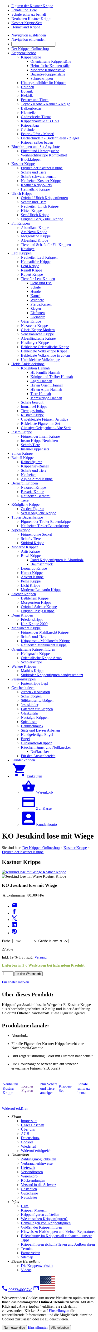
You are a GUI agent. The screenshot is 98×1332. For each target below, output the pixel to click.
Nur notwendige (14, 1327)
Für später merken (15, 982)
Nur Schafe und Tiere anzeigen (48, 1088)
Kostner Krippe (75, 848)
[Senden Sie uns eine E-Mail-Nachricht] (36, 1290)
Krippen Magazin (34, 1210)
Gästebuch (29, 1189)
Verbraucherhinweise (37, 1163)
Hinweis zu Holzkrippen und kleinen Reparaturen (58, 1232)
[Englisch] (47, 1290)
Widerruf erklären (15, 1108)
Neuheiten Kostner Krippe (10, 1088)
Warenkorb (29, 1176)
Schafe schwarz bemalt (84, 1088)
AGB (25, 1134)
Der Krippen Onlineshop (41, 848)
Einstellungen (59, 1311)
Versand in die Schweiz (38, 1185)
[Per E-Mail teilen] (14, 906)
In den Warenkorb (28, 974)
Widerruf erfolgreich (36, 1151)
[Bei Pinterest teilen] (14, 933)
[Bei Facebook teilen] (14, 913)
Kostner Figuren (27, 1088)
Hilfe (25, 1206)
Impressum (29, 1121)
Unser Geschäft (32, 1125)
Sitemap (27, 1257)
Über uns (28, 1129)
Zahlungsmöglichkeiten (38, 1159)
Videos (26, 1270)
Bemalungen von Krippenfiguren (46, 1223)
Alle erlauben (60, 1327)
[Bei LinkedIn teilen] (14, 926)
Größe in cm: (48, 941)
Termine (27, 1249)
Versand (40, 957)
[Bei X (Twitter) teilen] (14, 920)
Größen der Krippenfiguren (41, 1227)
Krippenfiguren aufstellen (40, 1214)
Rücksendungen (33, 1180)
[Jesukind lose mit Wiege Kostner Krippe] (34, 872)
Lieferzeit (28, 1168)
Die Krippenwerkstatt (37, 1266)
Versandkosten (32, 1172)
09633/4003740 (20, 1290)
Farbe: (6, 941)
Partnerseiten (30, 1253)
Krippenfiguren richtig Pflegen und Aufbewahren (58, 1244)
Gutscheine (29, 1193)
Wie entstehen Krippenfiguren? (44, 1219)
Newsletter (29, 1197)
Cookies (27, 1142)
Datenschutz (30, 1138)
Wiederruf (28, 1146)
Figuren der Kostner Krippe (23, 852)
